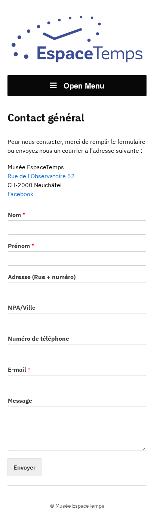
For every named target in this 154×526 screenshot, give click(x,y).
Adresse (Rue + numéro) (42, 277)
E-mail (19, 369)
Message (20, 400)
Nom (16, 215)
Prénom (21, 246)
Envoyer (24, 467)
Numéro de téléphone (38, 338)
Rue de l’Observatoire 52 (41, 176)
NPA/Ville (22, 307)
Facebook (20, 194)
